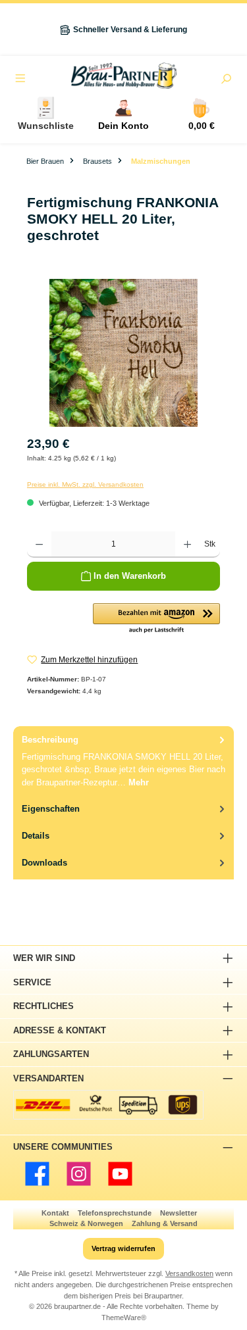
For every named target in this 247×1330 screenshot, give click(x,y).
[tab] (123, 760)
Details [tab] (35, 836)
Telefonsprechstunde (114, 1213)
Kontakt (55, 1213)
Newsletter (178, 1213)
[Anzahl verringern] (39, 544)
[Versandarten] (108, 1105)
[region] (123, 353)
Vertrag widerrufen (123, 1248)
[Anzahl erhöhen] (187, 544)
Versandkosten (189, 1273)
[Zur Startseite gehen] (123, 75)
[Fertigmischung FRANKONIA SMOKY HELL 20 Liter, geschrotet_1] (123, 353)
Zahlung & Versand (165, 1223)
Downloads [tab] (44, 863)
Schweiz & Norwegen (86, 1223)
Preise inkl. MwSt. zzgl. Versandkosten (85, 484)
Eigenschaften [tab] (51, 809)
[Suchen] (225, 80)
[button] (156, 619)
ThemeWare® (123, 1317)
